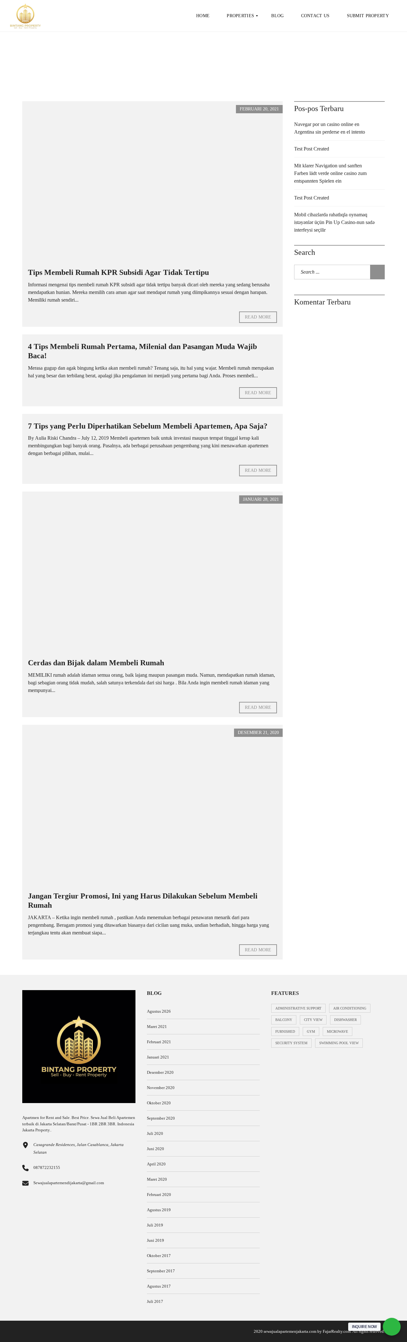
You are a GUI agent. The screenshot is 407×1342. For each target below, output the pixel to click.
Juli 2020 (155, 1133)
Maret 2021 (157, 1026)
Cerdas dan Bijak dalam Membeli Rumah (96, 663)
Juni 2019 (155, 1240)
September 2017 (161, 1271)
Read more (258, 317)
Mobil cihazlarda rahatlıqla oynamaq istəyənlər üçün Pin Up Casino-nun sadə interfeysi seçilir (334, 222)
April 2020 (156, 1164)
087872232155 (46, 1167)
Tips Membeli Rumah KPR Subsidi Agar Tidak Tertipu (118, 272)
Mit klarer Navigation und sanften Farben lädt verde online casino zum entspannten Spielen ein (330, 173)
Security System (291, 1043)
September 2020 (161, 1118)
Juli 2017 (155, 1301)
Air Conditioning (349, 1008)
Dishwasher (345, 1020)
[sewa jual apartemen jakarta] (25, 16)
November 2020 (161, 1087)
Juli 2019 (155, 1225)
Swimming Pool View (339, 1043)
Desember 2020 (160, 1072)
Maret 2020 (157, 1179)
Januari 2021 (158, 1057)
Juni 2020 (155, 1148)
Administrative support (298, 1008)
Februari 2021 (159, 1041)
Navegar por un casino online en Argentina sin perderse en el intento (329, 128)
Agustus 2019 (159, 1209)
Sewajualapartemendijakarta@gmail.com (68, 1182)
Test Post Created (311, 148)
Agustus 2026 (159, 1011)
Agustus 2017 (159, 1286)
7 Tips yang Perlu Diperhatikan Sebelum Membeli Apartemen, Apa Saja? (147, 426)
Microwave (337, 1031)
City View (313, 1020)
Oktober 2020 (159, 1103)
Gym (311, 1031)
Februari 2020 (159, 1194)
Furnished (285, 1031)
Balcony (283, 1020)
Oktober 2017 (159, 1255)
